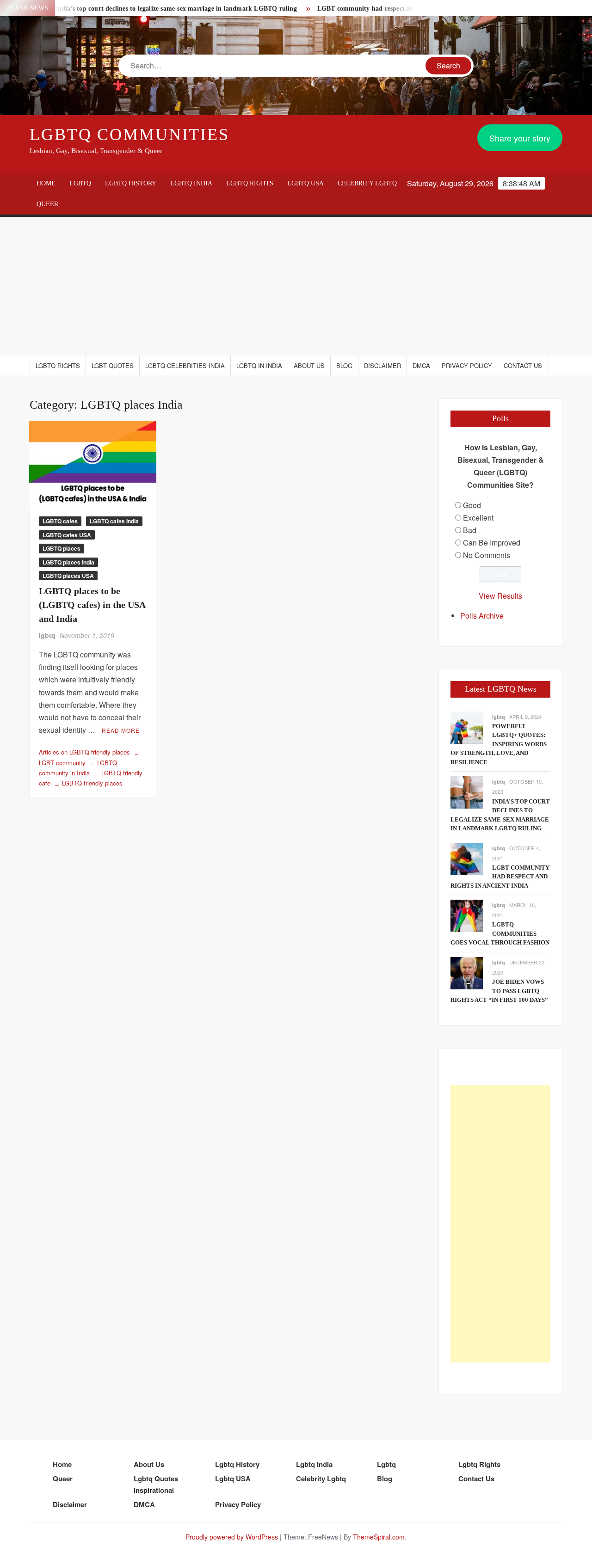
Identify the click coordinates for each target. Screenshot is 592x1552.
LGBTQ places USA (68, 575)
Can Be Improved (491, 542)
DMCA (421, 365)
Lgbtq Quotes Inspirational (156, 1484)
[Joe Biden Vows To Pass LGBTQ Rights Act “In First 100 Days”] (466, 972)
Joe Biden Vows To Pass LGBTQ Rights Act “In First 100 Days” (499, 990)
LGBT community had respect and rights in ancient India (376, 8)
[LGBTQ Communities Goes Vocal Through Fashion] (466, 914)
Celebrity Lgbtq (367, 183)
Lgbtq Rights (249, 183)
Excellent (478, 517)
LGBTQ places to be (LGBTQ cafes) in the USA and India (92, 605)
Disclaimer (382, 365)
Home (46, 183)
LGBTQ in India (259, 365)
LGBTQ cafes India (114, 521)
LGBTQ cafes (60, 521)
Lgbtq (80, 183)
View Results (500, 595)
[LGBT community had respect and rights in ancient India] (466, 858)
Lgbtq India (191, 183)
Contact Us (523, 365)
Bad (469, 530)
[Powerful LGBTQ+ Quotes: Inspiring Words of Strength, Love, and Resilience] (466, 726)
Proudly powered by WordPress (231, 1536)
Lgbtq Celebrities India (185, 365)
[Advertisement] (296, 286)
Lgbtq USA (305, 183)
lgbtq (47, 635)
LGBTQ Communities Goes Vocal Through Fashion (499, 933)
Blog (344, 365)
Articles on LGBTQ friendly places (84, 752)
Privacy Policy (467, 365)
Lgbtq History (130, 183)
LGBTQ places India (68, 562)
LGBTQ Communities (129, 134)
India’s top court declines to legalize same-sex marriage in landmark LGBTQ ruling (151, 8)
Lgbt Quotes (113, 365)
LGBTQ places (61, 548)
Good (472, 505)
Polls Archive (482, 615)
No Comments (486, 555)
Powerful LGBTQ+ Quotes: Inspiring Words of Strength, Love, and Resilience (498, 744)
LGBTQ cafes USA (67, 535)
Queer (47, 204)
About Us (309, 365)
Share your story (519, 138)
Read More (121, 730)
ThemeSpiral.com (379, 1536)
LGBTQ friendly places (92, 783)
